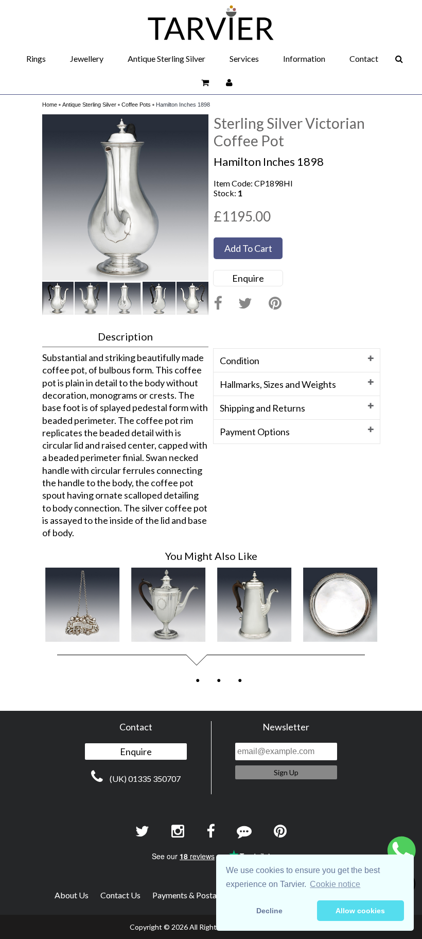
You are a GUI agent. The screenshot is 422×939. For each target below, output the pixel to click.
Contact (363, 58)
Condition (239, 360)
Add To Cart (248, 248)
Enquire (248, 278)
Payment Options (255, 431)
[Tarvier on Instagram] (177, 831)
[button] (199, 123)
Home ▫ (51, 104)
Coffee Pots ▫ (137, 104)
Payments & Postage (188, 895)
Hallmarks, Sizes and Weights (278, 384)
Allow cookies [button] (360, 911)
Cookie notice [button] (335, 884)
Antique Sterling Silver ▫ (91, 104)
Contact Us (120, 895)
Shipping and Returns (262, 408)
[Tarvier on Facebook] (218, 303)
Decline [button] (269, 911)
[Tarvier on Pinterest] (275, 303)
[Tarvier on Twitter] (245, 303)
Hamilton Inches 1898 (183, 104)
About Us (72, 895)
